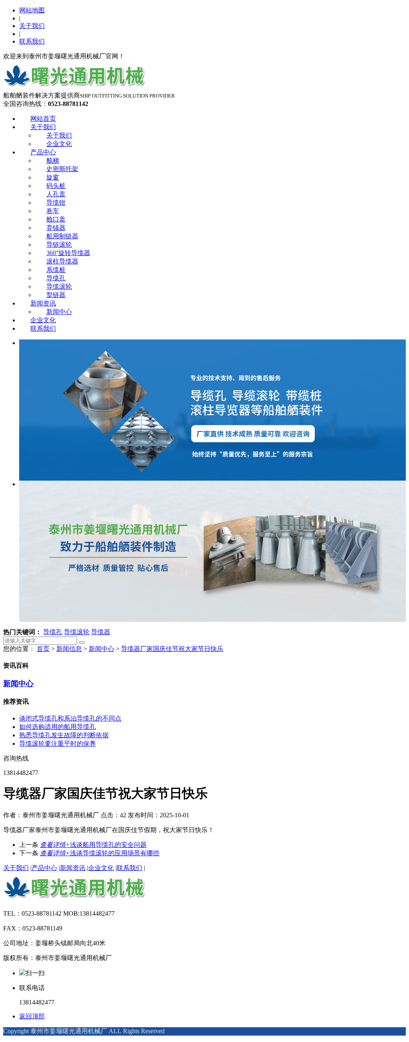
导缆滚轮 (59, 286)
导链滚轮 (59, 244)
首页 (43, 648)
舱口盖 (56, 219)
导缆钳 (56, 202)
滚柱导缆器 (62, 261)
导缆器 (100, 632)
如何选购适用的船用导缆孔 (57, 726)
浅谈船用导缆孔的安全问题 (93, 844)
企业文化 (59, 143)
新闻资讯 (43, 303)
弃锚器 (56, 227)
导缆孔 (56, 278)
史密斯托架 (62, 169)
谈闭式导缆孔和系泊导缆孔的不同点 (70, 718)
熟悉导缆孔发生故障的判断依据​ (64, 735)
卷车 (52, 211)
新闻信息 (69, 648)
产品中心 (43, 152)
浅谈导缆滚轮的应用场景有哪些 (99, 853)
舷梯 (52, 160)
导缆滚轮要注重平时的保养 (57, 743)
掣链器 (56, 294)
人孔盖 (56, 194)
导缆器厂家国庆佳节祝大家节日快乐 (172, 648)
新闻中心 (59, 311)
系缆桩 (56, 269)
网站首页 (43, 118)
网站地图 (32, 10)
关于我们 (32, 25)
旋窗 (52, 177)
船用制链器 (62, 236)
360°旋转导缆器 (68, 253)
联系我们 (32, 41)
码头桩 (56, 185)
